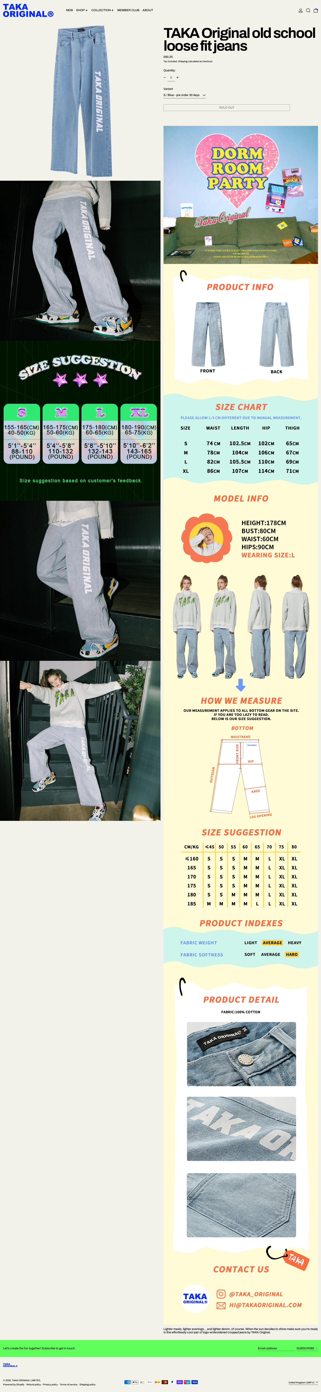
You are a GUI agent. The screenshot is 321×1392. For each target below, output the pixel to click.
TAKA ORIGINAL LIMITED (26, 1380)
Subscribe (305, 1348)
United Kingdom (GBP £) (302, 1382)
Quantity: (170, 70)
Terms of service (68, 1384)
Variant (168, 89)
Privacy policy (50, 1384)
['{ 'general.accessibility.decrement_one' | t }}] (164, 77)
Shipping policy (87, 1384)
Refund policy (33, 1384)
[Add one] (177, 77)
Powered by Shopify (13, 1384)
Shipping (183, 61)
